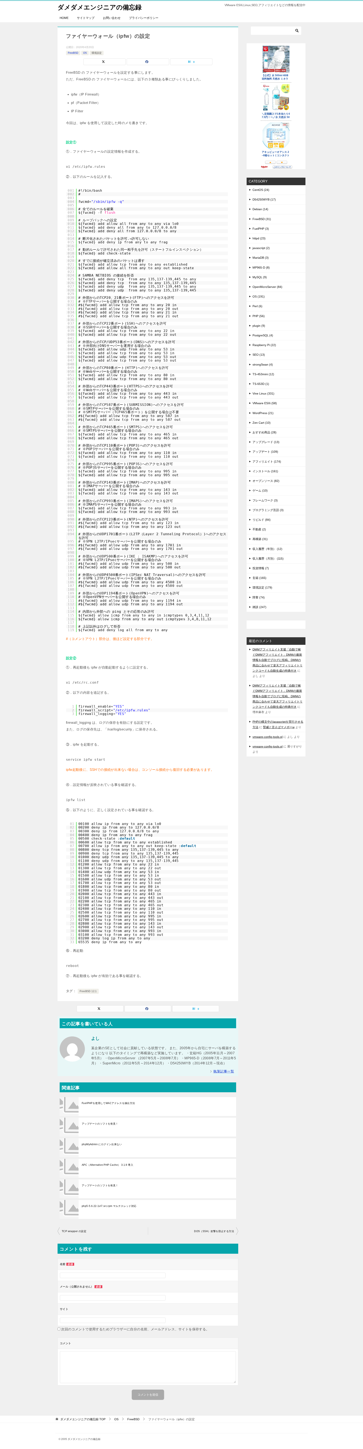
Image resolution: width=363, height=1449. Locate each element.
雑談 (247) (259, 607)
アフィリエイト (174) (267, 461)
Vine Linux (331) (263, 393)
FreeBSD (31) (262, 219)
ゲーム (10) (260, 490)
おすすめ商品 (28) (264, 432)
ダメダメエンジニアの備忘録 (100, 7)
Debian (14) (260, 209)
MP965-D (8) (261, 267)
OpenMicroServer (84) (267, 286)
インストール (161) (265, 471)
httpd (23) (259, 238)
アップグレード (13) (266, 442)
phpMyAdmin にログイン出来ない (102, 1144)
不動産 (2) (259, 529)
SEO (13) (259, 354)
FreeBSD (73, 52)
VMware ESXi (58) (265, 403)
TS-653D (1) (261, 384)
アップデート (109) (265, 451)
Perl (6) (257, 306)
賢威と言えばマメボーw (279, 727)
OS (85, 52)
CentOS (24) (261, 189)
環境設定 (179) (262, 587)
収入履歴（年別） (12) (267, 549)
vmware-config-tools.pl (268, 736)
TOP (82, 1419)
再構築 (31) (260, 539)
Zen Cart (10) (262, 422)
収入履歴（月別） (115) (268, 558)
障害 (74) (259, 597)
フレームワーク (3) (265, 500)
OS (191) (259, 296)
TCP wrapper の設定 (74, 1231)
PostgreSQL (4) (263, 335)
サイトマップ (86, 18)
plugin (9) (259, 325)
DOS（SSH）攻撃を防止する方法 (214, 1231)
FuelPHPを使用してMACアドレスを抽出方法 (108, 1103)
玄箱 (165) (259, 578)
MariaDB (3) (261, 257)
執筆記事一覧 (223, 1071)
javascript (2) (261, 248)
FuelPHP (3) (261, 228)
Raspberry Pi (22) (264, 345)
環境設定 (97, 52)
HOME (64, 18)
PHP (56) (259, 316)
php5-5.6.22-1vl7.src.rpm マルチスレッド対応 (109, 1206)
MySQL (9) (260, 277)
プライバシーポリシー (143, 18)
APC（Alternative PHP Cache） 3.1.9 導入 (107, 1164)
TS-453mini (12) (263, 374)
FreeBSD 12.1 (88, 991)
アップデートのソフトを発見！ (100, 1123)
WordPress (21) (263, 413)
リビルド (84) (262, 519)
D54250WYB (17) (264, 199)
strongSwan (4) (263, 364)
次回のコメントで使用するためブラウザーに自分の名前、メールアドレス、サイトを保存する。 (135, 1329)
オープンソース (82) (266, 481)
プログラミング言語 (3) (268, 510)
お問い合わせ (112, 18)
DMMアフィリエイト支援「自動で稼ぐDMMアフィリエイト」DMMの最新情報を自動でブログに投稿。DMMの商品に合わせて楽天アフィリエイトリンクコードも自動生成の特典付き (277, 660)
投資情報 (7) (261, 568)
